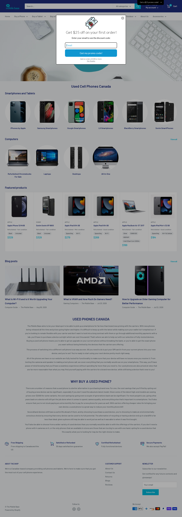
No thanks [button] (91, 61)
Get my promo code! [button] (91, 53)
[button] (122, 18)
